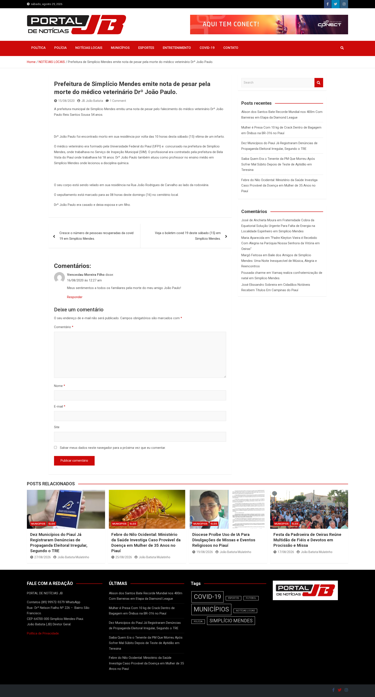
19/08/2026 (204, 552)
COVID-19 (207, 48)
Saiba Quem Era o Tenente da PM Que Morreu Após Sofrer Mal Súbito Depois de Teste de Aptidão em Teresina (278, 164)
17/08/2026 (286, 552)
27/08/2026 (42, 557)
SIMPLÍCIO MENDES (231, 620)
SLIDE (52, 523)
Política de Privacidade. (43, 633)
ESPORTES (146, 48)
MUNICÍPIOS (120, 48)
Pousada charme (253, 273)
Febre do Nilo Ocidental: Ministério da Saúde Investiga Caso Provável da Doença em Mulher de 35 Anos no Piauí (279, 185)
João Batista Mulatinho (73, 557)
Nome (59, 386)
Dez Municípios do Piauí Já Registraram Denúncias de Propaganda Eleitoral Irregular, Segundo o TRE (58, 542)
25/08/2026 (123, 557)
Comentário (63, 327)
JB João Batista (92, 100)
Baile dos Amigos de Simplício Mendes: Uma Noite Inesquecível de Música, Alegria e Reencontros (279, 260)
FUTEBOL (251, 598)
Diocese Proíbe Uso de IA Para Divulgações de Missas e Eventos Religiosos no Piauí (223, 540)
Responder (74, 297)
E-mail (59, 406)
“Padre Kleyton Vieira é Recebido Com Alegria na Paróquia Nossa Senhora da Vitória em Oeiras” (280, 243)
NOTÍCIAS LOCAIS (88, 48)
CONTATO (230, 48)
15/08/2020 (66, 100)
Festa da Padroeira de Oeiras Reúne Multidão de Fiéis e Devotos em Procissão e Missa (307, 540)
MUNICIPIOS (38, 523)
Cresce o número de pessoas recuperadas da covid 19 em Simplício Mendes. (96, 236)
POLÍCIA (60, 48)
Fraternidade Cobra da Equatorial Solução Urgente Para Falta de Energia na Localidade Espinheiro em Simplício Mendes (278, 225)
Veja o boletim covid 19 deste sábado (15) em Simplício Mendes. (188, 236)
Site (56, 427)
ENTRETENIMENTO (177, 48)
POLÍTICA (38, 48)
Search (318, 82)
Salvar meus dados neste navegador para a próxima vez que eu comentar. (113, 448)
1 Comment (118, 100)
